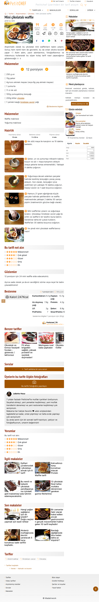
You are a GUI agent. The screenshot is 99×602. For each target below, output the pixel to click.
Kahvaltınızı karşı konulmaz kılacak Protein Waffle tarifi (48, 469)
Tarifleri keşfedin (12, 565)
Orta (19, 262)
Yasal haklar (56, 588)
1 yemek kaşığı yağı (22, 102)
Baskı (90, 138)
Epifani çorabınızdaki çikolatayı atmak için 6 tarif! (27, 468)
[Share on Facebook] (36, 41)
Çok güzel (22, 255)
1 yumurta (10, 86)
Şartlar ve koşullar (58, 584)
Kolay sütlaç (80, 131)
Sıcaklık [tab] (86, 143)
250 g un (10, 74)
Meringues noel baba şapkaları (46, 346)
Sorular (74, 10)
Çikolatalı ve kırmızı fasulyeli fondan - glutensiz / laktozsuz (12, 350)
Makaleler (55, 10)
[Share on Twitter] (55, 41)
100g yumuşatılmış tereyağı (18, 94)
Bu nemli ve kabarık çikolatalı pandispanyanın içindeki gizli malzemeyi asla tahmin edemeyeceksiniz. (19, 488)
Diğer (90, 10)
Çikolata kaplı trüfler (62, 346)
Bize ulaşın (56, 577)
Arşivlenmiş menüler (77, 138)
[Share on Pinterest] (61, 41)
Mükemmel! (23, 252)
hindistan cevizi (27, 102)
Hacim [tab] (77, 143)
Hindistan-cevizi (28, 559)
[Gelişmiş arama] (85, 5)
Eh (18, 265)
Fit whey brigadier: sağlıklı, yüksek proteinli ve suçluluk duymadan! (29, 351)
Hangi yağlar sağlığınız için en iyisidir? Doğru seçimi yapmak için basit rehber (19, 515)
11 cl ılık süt (11, 90)
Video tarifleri (11, 581)
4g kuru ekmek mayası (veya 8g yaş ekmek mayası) (29, 82)
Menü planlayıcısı (79, 104)
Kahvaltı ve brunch (25, 568)
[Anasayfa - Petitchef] (5, 14)
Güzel (20, 258)
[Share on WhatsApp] (49, 41)
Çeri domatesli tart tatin (84, 115)
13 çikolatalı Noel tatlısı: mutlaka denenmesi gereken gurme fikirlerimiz (49, 487)
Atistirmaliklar (12, 559)
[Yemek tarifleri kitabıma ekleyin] (37, 33)
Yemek (13, 568)
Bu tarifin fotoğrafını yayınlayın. (34, 386)
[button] (7, 33)
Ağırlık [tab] (69, 143)
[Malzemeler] (3, 301)
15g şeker (10, 78)
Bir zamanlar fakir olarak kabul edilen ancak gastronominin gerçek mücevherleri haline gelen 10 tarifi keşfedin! (49, 516)
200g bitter (15, 98)
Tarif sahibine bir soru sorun (35, 369)
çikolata (20, 98)
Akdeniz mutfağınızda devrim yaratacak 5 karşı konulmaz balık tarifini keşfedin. (19, 537)
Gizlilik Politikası (58, 581)
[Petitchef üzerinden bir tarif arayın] (82, 5)
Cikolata (42, 559)
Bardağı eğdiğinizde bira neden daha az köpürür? (56, 535)
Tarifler (36, 10)
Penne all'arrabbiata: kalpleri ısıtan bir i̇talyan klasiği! (84, 125)
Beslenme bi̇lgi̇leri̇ (56, 106)
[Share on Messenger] (43, 41)
